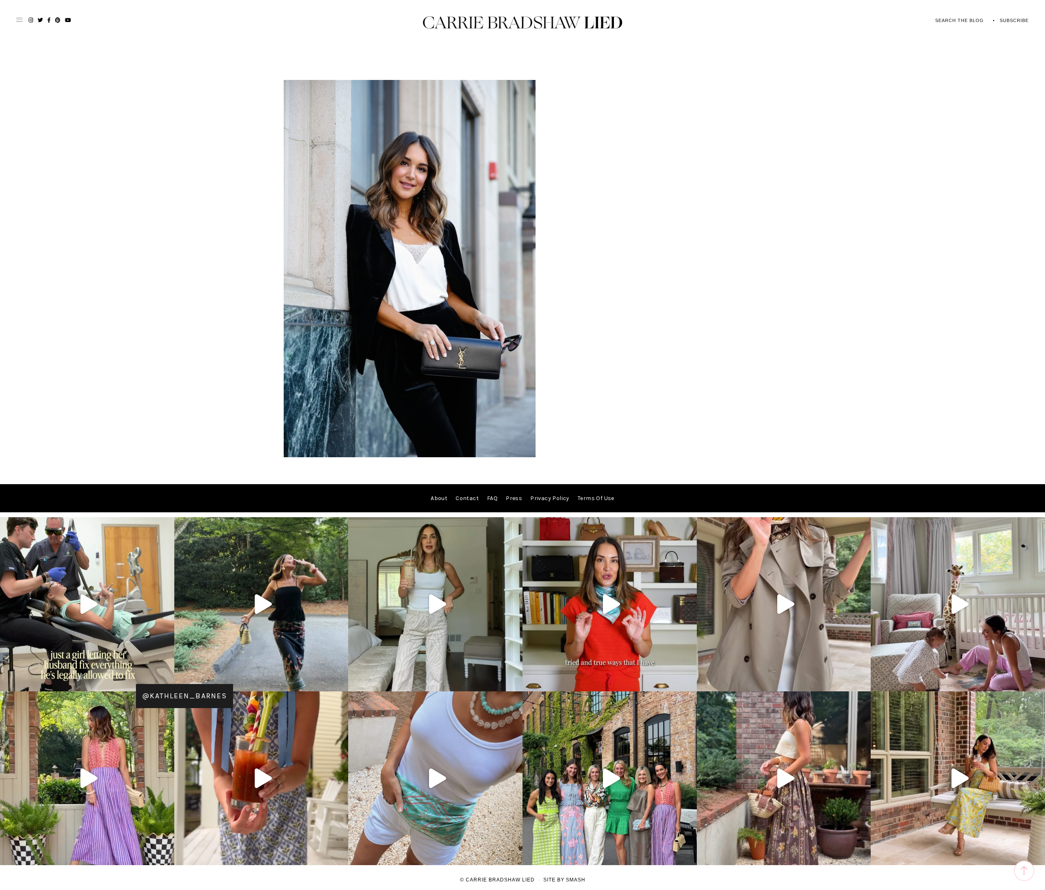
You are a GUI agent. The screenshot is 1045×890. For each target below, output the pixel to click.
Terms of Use (596, 498)
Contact (467, 498)
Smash (575, 880)
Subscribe (1014, 20)
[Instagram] (166, 681)
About (439, 498)
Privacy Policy (549, 498)
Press (514, 498)
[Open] (87, 604)
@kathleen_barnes (184, 695)
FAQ (492, 498)
